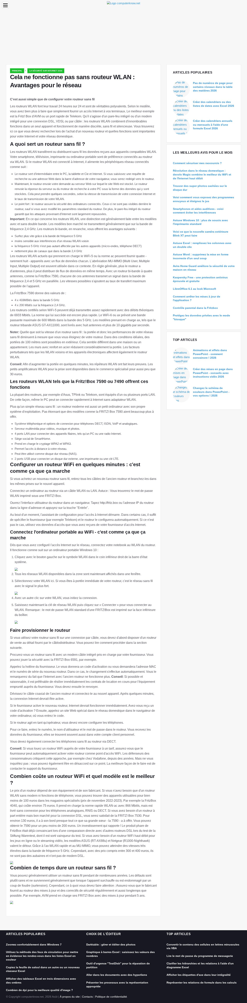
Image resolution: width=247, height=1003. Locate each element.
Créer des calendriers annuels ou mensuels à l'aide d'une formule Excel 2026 (212, 124)
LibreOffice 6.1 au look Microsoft (194, 288)
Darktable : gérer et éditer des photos (110, 944)
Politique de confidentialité (111, 996)
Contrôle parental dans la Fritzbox (195, 307)
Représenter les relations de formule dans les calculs (202, 982)
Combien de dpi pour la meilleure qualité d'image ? (39, 990)
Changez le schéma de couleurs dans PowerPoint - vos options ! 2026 (211, 391)
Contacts (87, 996)
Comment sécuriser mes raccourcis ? (197, 163)
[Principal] (123, 3)
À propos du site (70, 996)
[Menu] (5, 5)
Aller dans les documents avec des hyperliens (116, 974)
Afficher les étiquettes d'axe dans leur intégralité (199, 974)
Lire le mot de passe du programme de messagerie (200, 955)
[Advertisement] (123, 35)
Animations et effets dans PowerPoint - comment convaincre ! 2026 (210, 354)
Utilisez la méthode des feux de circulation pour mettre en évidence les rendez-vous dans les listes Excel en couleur (42, 955)
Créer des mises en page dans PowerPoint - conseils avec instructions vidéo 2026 (213, 373)
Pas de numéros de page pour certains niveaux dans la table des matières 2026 (213, 86)
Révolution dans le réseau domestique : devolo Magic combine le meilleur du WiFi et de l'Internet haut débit (202, 174)
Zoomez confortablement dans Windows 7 (34, 944)
